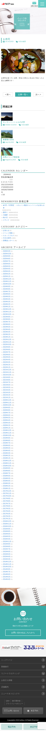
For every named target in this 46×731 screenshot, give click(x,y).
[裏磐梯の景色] (7, 137)
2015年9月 (6, 544)
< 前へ (8, 94)
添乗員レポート (8, 240)
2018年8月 (6, 471)
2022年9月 (6, 347)
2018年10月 (7, 466)
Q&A (7, 701)
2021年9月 (6, 377)
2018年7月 (6, 473)
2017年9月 (6, 498)
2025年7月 (6, 261)
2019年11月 (7, 433)
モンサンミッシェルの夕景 (14, 122)
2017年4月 (6, 511)
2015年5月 (6, 554)
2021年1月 (6, 397)
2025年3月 (6, 271)
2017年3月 (6, 514)
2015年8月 (6, 546)
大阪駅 (5, 215)
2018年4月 (6, 481)
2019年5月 (6, 448)
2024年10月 (7, 284)
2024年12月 (7, 279)
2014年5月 (6, 577)
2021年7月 (6, 382)
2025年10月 (7, 254)
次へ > (38, 94)
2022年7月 (6, 352)
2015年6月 (6, 551)
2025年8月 (6, 259)
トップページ (6, 660)
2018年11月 (7, 463)
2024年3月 (6, 301)
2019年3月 (6, 453)
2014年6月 (6, 574)
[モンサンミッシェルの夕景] (7, 119)
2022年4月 (6, 360)
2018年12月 (7, 461)
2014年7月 (6, 572)
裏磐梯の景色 (8, 140)
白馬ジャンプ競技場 (11, 157)
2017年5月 (6, 508)
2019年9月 (6, 438)
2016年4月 (6, 539)
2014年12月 (7, 562)
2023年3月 (6, 332)
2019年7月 (6, 443)
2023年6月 (6, 324)
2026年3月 (6, 251)
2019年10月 (7, 435)
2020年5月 (6, 418)
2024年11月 (7, 281)
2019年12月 (7, 430)
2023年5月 (6, 327)
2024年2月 (6, 304)
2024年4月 (6, 299)
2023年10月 (7, 314)
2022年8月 (6, 349)
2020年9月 (6, 407)
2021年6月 (6, 385)
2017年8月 (6, 501)
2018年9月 (6, 468)
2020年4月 (6, 420)
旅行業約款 (16, 701)
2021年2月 (6, 395)
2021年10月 (7, 375)
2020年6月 (6, 415)
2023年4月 (6, 329)
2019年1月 (6, 458)
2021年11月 (7, 372)
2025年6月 (6, 264)
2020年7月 (6, 413)
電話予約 (12, 727)
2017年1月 (6, 519)
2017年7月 (6, 503)
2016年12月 (7, 521)
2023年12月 (7, 309)
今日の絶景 (22, 41)
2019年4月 (6, 450)
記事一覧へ (23, 94)
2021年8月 (6, 380)
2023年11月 (7, 312)
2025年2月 (6, 274)
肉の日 (5, 217)
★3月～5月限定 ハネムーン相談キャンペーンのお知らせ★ (24, 206)
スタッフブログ (8, 235)
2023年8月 (6, 319)
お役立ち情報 (6, 680)
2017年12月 (7, 491)
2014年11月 (7, 564)
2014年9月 (6, 569)
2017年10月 (7, 496)
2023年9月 (6, 317)
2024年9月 (6, 286)
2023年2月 (6, 334)
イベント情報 (8, 233)
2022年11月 (7, 342)
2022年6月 (6, 355)
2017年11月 (7, 493)
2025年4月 (6, 269)
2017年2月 (6, 516)
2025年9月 (6, 256)
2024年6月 (6, 294)
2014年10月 (7, 566)
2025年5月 (6, 266)
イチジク (6, 220)
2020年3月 (6, 423)
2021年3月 (6, 392)
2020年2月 (6, 425)
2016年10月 (7, 526)
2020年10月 (7, 405)
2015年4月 (6, 556)
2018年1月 (6, 488)
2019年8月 (6, 440)
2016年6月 (6, 534)
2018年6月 (6, 476)
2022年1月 (6, 367)
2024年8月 (6, 289)
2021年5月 (6, 387)
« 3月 (3, 195)
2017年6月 (6, 506)
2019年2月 (6, 455)
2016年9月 (6, 529)
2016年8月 (6, 531)
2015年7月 (6, 549)
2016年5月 (6, 536)
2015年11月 (7, 541)
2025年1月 (6, 276)
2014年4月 (6, 579)
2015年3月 (6, 559)
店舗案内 (5, 687)
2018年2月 (6, 486)
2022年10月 (7, 344)
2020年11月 (7, 402)
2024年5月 (6, 296)
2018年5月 (6, 478)
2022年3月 (6, 362)
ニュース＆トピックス (10, 694)
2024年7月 (6, 291)
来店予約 (34, 727)
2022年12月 (7, 339)
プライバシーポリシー (14, 704)
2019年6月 (6, 445)
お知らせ (6, 230)
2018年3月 (6, 483)
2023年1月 (6, 337)
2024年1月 (6, 306)
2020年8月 (6, 410)
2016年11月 (7, 524)
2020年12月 (7, 400)
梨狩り (5, 212)
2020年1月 (6, 428)
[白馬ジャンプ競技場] (7, 154)
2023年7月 (6, 322)
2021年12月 (7, 370)
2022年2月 (6, 365)
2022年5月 (6, 357)
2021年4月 (6, 390)
